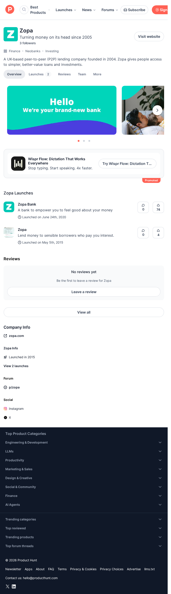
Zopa (22, 229)
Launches (64, 10)
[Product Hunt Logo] (9, 9)
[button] (97, 74)
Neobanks (32, 51)
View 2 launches (16, 366)
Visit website (149, 36)
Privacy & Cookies (83, 569)
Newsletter (13, 569)
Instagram (16, 408)
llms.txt (149, 569)
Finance (14, 51)
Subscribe (136, 10)
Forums (108, 10)
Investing (52, 51)
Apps (28, 569)
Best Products (38, 10)
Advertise (134, 569)
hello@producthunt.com (40, 578)
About (40, 569)
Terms (62, 569)
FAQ (51, 569)
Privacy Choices (111, 569)
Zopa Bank (27, 204)
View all (83, 312)
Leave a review (83, 292)
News (87, 10)
